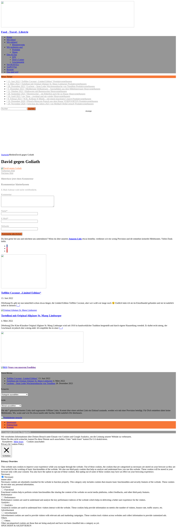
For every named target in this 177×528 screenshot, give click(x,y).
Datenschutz (12, 425)
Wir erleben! (12, 42)
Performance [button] (6, 494)
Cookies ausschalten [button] (35, 441)
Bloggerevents (18, 44)
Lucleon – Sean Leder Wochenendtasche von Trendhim (31, 383)
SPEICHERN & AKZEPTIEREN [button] (16, 525)
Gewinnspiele (18, 62)
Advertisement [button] (7, 510)
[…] (18, 305)
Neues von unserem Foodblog (22, 367)
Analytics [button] (5, 502)
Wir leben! (11, 40)
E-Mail (4, 218)
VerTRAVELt (13, 64)
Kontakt (10, 427)
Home (9, 37)
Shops (15, 52)
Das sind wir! (12, 72)
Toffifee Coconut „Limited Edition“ (21, 292)
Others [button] (4, 518)
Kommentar (6, 194)
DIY (14, 57)
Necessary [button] (5, 474)
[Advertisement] (88, 132)
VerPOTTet (12, 67)
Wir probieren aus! (15, 47)
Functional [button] (5, 487)
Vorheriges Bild (8, 171)
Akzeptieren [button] (7, 441)
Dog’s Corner (18, 59)
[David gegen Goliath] (11, 168)
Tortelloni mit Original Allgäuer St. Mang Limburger (31, 315)
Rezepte (10, 69)
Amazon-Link (75, 239)
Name (3, 211)
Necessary (8, 477)
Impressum (11, 422)
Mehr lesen (18, 441)
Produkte (16, 49)
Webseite (5, 226)
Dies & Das (12, 54)
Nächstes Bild (7, 173)
